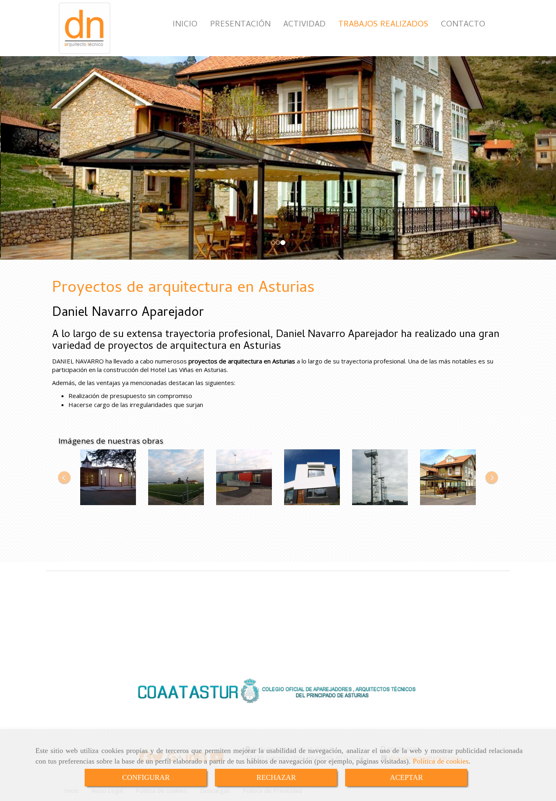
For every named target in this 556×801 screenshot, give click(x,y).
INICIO (185, 25)
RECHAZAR (276, 777)
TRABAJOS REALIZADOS (383, 25)
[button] (41, 158)
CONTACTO (463, 25)
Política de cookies (440, 761)
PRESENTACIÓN (240, 25)
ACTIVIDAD (304, 25)
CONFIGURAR (146, 777)
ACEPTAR (406, 777)
